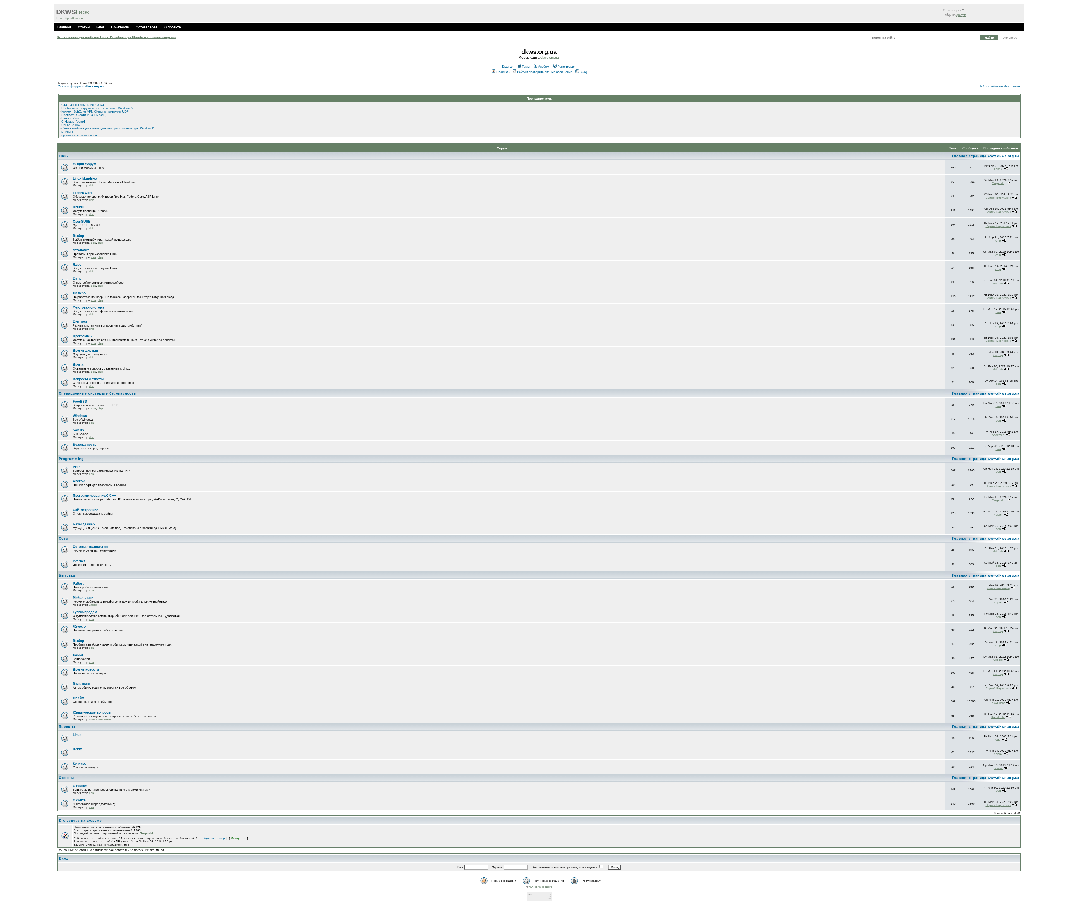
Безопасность (84, 444)
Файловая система (88, 307)
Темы (526, 66)
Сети (63, 539)
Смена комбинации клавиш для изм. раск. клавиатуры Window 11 (108, 128)
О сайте (79, 800)
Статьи (84, 27)
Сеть (77, 279)
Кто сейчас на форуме (80, 821)
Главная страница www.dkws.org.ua (986, 156)
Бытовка (67, 575)
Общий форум (84, 164)
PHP (76, 467)
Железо (79, 293)
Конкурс (79, 764)
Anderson (998, 434)
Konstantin (998, 717)
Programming (71, 459)
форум (961, 15)
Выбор (78, 236)
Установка (81, 250)
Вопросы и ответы (88, 379)
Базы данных (84, 524)
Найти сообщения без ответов (999, 86)
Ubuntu (78, 207)
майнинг (67, 131)
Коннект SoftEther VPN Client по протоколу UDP (95, 111)
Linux (64, 156)
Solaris (78, 430)
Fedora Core (83, 193)
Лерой (998, 514)
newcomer (998, 702)
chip (91, 185)
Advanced (1010, 37)
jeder (998, 739)
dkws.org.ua (549, 58)
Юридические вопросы (92, 712)
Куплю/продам (85, 612)
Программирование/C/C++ (94, 496)
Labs (72, 12)
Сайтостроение (85, 510)
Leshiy (998, 168)
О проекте (172, 27)
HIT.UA (531, 894)
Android (79, 481)
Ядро (77, 264)
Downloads (120, 27)
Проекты (67, 727)
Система (80, 322)
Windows (80, 416)
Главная (64, 27)
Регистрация (566, 66)
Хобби (78, 655)
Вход (583, 72)
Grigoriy (998, 283)
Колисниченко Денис (540, 886)
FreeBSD (80, 402)
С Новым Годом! (73, 121)
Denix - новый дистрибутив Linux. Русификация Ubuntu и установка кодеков (116, 37)
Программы (82, 336)
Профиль (503, 72)
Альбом (543, 66)
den (93, 242)
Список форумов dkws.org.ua (81, 86)
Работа (78, 584)
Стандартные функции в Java (82, 104)
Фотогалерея (146, 27)
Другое (78, 365)
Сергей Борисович (998, 197)
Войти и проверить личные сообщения (544, 72)
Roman (998, 768)
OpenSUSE (81, 222)
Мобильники (83, 598)
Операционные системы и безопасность (97, 393)
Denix (77, 749)
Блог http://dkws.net (70, 18)
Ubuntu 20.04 (70, 125)
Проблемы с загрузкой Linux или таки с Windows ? (97, 108)
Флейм (78, 698)
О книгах (80, 786)
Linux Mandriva (85, 179)
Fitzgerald (998, 183)
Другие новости (86, 669)
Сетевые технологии (90, 547)
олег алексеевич (998, 588)
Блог (100, 27)
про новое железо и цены (79, 135)
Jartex (93, 604)
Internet (79, 561)
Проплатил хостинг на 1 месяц (83, 115)
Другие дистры (85, 350)
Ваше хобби (70, 118)
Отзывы (66, 778)
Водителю (81, 684)
